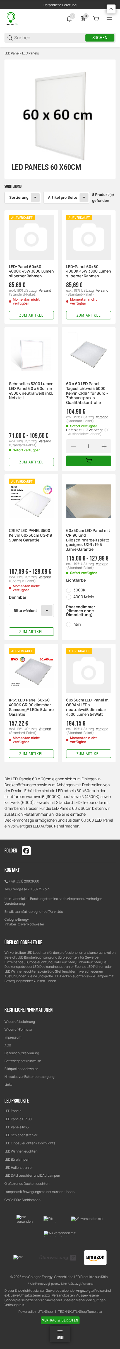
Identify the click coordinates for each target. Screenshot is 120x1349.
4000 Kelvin (83, 596)
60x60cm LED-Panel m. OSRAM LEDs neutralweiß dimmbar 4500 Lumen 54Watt (87, 707)
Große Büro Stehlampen (22, 1199)
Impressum (12, 1037)
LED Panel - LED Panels (21, 53)
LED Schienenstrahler (20, 1135)
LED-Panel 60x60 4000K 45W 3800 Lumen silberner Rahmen (31, 271)
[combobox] (31, 610)
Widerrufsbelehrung (19, 1021)
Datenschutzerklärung (21, 1053)
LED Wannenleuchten (20, 1151)
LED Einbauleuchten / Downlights (29, 1143)
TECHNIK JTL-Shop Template (80, 1311)
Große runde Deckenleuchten (27, 1183)
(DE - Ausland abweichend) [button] (88, 431)
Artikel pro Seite (62, 197)
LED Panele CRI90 (18, 1119)
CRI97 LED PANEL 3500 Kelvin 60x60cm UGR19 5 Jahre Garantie (30, 535)
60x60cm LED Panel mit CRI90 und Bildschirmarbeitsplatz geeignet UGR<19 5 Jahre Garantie (88, 540)
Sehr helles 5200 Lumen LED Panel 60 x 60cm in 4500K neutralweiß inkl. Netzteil (31, 390)
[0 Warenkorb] (96, 19)
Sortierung (18, 197)
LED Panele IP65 (16, 1127)
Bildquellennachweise (21, 1068)
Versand (45, 290)
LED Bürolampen (16, 1159)
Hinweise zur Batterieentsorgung (29, 1076)
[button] (31, 237)
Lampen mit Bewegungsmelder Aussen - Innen (39, 1191)
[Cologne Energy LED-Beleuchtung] (11, 18)
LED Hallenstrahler (18, 1167)
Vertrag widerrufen (60, 1320)
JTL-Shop (45, 1311)
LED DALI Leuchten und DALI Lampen (32, 1175)
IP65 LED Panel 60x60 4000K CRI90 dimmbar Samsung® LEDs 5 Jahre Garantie (31, 707)
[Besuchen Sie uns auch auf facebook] (26, 850)
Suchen (99, 37)
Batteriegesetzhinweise (22, 1060)
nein (77, 624)
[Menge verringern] (73, 446)
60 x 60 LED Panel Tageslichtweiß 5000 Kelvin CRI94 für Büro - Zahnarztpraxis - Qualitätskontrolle (87, 393)
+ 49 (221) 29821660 (23, 881)
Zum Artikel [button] (31, 315)
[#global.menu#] (109, 19)
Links (8, 1084)
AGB (7, 1045)
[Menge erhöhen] (104, 446)
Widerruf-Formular (18, 1029)
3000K (79, 590)
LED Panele (12, 1110)
